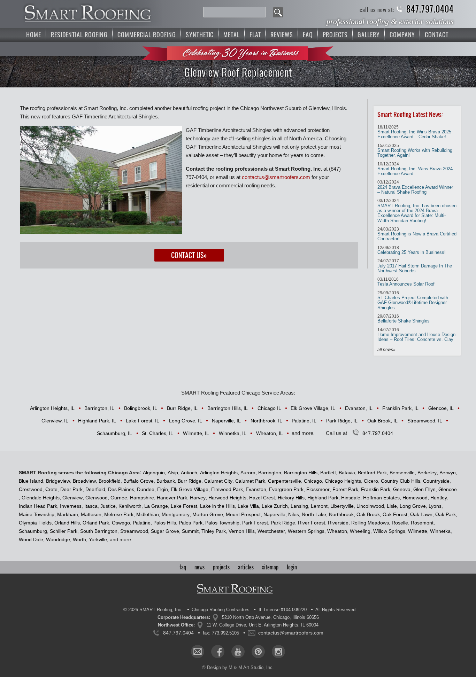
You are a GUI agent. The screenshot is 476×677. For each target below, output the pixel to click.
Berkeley (427, 472)
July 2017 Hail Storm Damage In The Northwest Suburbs (414, 265)
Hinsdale (350, 497)
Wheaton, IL (269, 433)
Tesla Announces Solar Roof (406, 282)
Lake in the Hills (217, 506)
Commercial (146, 34)
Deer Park (71, 489)
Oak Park (445, 514)
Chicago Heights (343, 481)
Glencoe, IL (441, 408)
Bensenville (402, 472)
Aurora (247, 472)
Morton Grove (207, 514)
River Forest (311, 523)
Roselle (400, 523)
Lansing (299, 506)
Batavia (347, 472)
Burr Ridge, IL (182, 408)
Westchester (271, 531)
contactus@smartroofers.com (276, 177)
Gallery (369, 34)
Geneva (401, 489)
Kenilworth (129, 506)
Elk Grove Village (189, 489)
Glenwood (96, 497)
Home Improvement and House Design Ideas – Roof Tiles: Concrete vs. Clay (416, 334)
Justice (108, 506)
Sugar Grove (165, 531)
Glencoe (447, 489)
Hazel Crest (262, 497)
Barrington (269, 472)
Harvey (198, 497)
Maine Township (36, 514)
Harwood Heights (227, 497)
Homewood (415, 497)
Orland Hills (67, 523)
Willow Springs (389, 531)
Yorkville (98, 539)
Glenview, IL (54, 420)
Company (402, 34)
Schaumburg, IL (114, 433)
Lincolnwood (370, 506)
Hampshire (142, 497)
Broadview (84, 481)
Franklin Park (375, 489)
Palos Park (190, 523)
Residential (79, 34)
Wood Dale (31, 539)
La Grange (156, 506)
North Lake (314, 514)
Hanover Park (172, 497)
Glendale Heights (41, 497)
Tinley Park (213, 531)
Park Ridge (283, 523)
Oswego (121, 523)
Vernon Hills (242, 531)
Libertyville (342, 506)
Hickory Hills (291, 497)
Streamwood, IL (424, 420)
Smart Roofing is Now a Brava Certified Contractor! (416, 234)
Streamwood (134, 531)
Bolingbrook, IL (140, 408)
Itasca (91, 506)
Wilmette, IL (196, 433)
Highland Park (322, 497)
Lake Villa (248, 506)
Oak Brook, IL (382, 420)
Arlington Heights (219, 472)
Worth (79, 539)
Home (33, 34)
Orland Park (96, 523)
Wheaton (337, 531)
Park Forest (255, 523)
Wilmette (417, 531)
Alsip (173, 472)
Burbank (165, 481)
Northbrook (341, 514)
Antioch (189, 472)
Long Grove (413, 506)
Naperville (274, 514)
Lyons (435, 506)
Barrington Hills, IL (227, 408)
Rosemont (422, 523)
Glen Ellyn (424, 489)
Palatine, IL (304, 420)
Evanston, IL (359, 408)
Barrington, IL (99, 408)
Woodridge (58, 539)
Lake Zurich (275, 506)
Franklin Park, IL (400, 408)
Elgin (162, 489)
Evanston (256, 489)
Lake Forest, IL (142, 420)
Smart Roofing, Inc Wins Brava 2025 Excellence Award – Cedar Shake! (414, 132)
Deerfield (95, 489)
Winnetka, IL (232, 433)
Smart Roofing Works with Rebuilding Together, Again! (414, 150)
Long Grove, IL (185, 420)
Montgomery (176, 514)
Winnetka (440, 531)
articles (246, 567)
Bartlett (328, 472)
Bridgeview (58, 481)
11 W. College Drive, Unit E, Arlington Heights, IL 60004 (262, 625)
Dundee (145, 489)
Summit (190, 531)
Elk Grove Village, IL (313, 408)
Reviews (281, 34)
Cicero (371, 481)
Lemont (319, 506)
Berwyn (447, 472)
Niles (293, 514)
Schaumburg (33, 531)
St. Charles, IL (157, 433)
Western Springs (306, 531)
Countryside (436, 481)
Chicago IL (269, 408)
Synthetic (200, 34)
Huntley (438, 497)
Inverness (71, 506)
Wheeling (360, 531)
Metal (231, 34)
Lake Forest (184, 506)
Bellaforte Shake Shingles (403, 319)
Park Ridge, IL (342, 420)
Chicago (313, 481)
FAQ (308, 34)
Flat (255, 34)
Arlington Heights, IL (52, 408)
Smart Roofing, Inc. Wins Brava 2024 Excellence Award (415, 169)
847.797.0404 (430, 9)
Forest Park (345, 489)
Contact (436, 34)
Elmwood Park (227, 489)
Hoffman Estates (381, 497)
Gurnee (118, 497)
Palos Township (222, 523)
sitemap (270, 567)
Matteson (91, 514)
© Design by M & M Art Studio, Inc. (238, 667)
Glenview (72, 497)
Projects (335, 34)
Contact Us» (189, 255)
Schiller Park (63, 531)
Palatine (142, 523)
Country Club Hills (400, 481)
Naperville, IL (226, 420)
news (199, 567)
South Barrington (98, 531)
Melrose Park (118, 514)
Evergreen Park (286, 489)
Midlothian (147, 514)
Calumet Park (250, 481)
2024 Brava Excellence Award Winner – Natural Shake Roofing (415, 187)
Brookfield (110, 481)
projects (221, 567)
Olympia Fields (35, 523)
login (292, 567)
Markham (67, 514)
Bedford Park (372, 472)
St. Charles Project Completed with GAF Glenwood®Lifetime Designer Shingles (412, 300)
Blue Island (31, 481)
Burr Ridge (189, 481)
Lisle (392, 506)
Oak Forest (395, 514)
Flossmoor (318, 489)
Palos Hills (164, 523)
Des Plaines (121, 489)
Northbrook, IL (266, 420)
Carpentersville (284, 481)
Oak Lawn (421, 514)
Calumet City (218, 481)
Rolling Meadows (370, 523)
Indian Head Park (38, 506)
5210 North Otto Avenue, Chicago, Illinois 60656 (270, 617)
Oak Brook (368, 514)
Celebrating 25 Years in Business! (411, 250)
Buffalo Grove (138, 481)
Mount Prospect (243, 514)
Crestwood (31, 489)
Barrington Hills (300, 472)
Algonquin (154, 472)
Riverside (338, 523)
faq (182, 567)
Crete (51, 489)
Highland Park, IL (97, 420)
